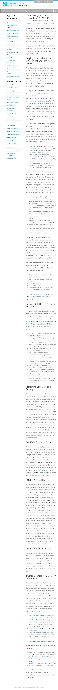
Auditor (8, 122)
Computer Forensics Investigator (11, 109)
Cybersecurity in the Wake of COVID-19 (13, 72)
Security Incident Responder (13, 150)
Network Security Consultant (13, 131)
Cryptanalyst (10, 147)
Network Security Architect (13, 128)
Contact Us (24, 684)
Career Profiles (4, 11)
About (38, 1)
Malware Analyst (10, 119)
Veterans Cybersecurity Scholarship (12, 48)
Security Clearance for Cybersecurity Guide (12, 67)
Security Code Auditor (12, 137)
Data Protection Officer (12, 143)
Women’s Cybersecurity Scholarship (12, 37)
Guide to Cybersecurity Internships (12, 26)
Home (20, 684)
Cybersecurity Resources (13, 76)
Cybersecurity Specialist (12, 102)
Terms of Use (36, 684)
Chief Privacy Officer (11, 158)
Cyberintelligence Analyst (13, 87)
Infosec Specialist (11, 125)
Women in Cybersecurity (12, 33)
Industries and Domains (47, 11)
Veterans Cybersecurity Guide (12, 43)
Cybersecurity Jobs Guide (13, 30)
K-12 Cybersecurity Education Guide (11, 61)
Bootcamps (9, 57)
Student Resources (35, 11)
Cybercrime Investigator (12, 140)
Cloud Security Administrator (13, 94)
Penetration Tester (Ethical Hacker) (13, 98)
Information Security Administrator (11, 114)
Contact (43, 1)
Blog (48, 1)
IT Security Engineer (11, 91)
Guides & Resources (14, 11)
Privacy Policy (30, 684)
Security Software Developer (13, 134)
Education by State (25, 11)
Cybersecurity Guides (12, 22)
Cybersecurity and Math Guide (12, 53)
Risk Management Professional (11, 154)
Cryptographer (10, 105)
